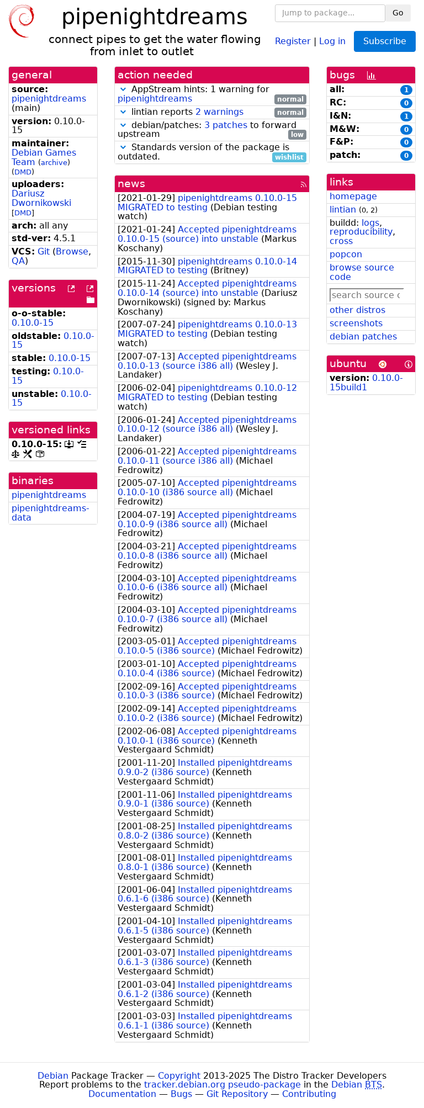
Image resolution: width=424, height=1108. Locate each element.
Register (293, 40)
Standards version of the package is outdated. (211, 152)
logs (370, 223)
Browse (72, 251)
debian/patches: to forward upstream (211, 130)
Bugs (181, 1094)
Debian (53, 1075)
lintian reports (216, 112)
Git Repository (237, 1094)
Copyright (179, 1075)
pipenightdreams (49, 98)
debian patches (363, 336)
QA (18, 261)
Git (44, 251)
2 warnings (219, 112)
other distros (357, 310)
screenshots (356, 323)
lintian (343, 209)
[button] (123, 89)
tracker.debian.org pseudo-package (222, 1084)
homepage (353, 196)
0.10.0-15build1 (366, 383)
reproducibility (361, 231)
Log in (332, 40)
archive (54, 162)
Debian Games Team (44, 157)
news (131, 183)
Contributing (309, 1094)
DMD (22, 172)
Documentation (122, 1094)
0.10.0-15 (33, 322)
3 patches (225, 125)
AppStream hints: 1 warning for (211, 94)
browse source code (362, 272)
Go (398, 12)
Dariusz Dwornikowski (41, 198)
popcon (346, 254)
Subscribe (384, 41)
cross (341, 241)
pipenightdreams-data (50, 513)
